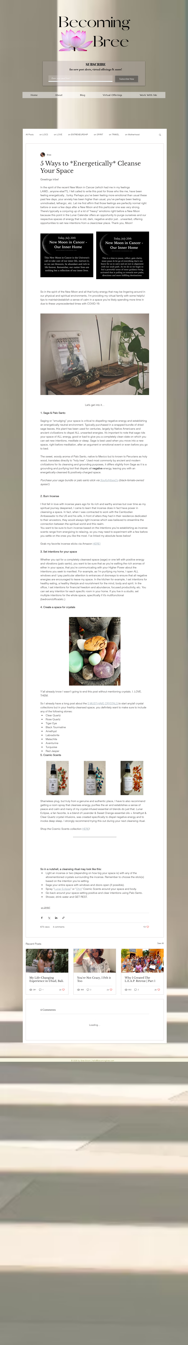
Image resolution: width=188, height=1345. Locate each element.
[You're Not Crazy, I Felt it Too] (95, 968)
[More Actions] (147, 1047)
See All (160, 950)
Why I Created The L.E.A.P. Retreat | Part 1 (140, 986)
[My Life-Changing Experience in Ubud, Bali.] (47, 968)
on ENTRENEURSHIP (78, 134)
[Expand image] (66, 255)
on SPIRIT (98, 134)
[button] (160, 134)
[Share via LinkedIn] (56, 924)
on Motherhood (132, 134)
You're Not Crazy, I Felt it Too (94, 986)
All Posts (30, 134)
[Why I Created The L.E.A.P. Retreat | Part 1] (142, 968)
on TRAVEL (114, 134)
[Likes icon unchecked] (49, 1086)
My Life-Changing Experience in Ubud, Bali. (46, 986)
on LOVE (58, 134)
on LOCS (44, 134)
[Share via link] (63, 924)
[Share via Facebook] (41, 924)
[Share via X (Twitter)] (49, 924)
